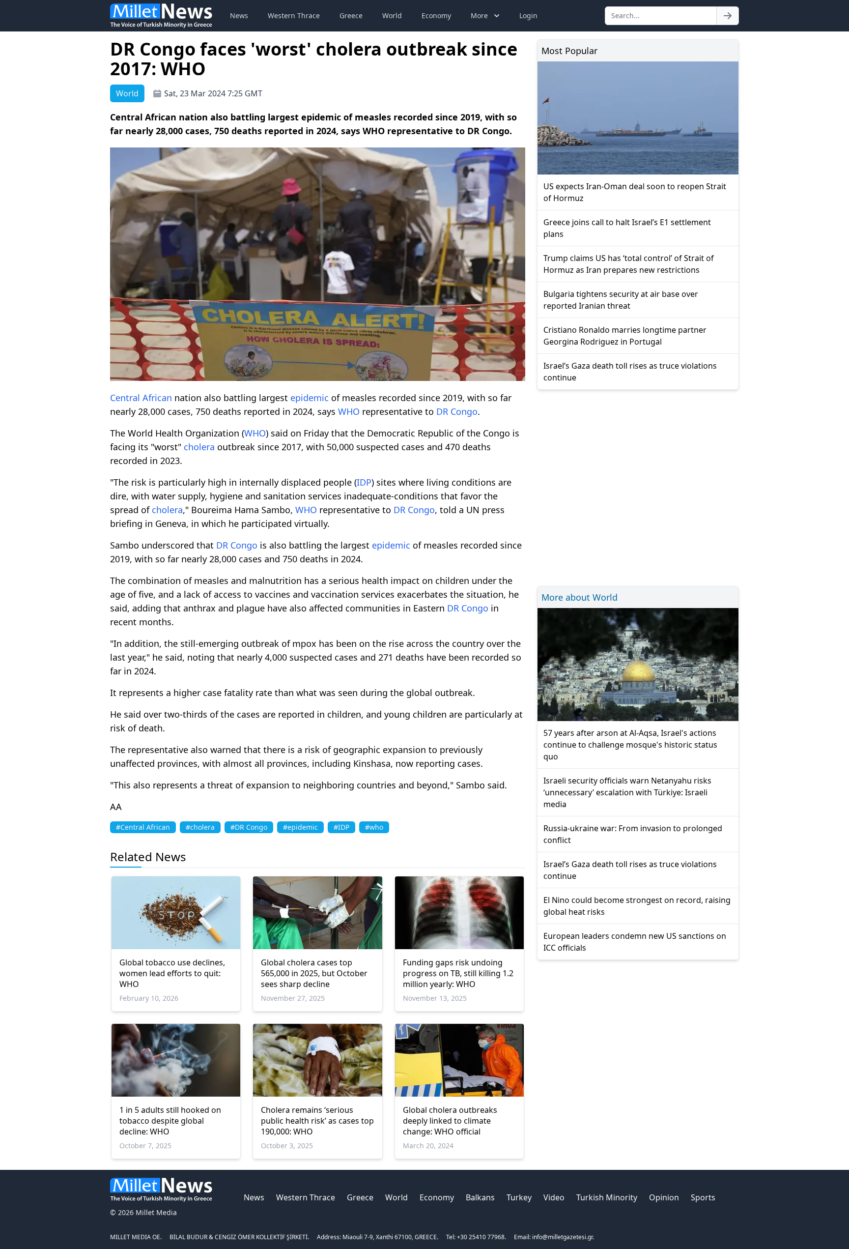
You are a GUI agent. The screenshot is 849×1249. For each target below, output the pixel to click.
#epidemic (300, 827)
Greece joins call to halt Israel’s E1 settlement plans (627, 228)
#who (374, 827)
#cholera (200, 827)
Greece (351, 15)
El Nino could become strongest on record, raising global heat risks (637, 906)
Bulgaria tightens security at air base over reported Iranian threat (620, 300)
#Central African (143, 827)
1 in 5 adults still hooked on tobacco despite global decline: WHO (170, 1120)
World (392, 15)
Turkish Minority (606, 1197)
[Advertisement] (638, 486)
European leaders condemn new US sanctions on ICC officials (634, 941)
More (479, 15)
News (239, 15)
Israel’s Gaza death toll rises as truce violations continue (630, 371)
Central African (141, 398)
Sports (703, 1197)
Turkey (519, 1197)
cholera (199, 447)
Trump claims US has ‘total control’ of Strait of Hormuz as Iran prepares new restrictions (628, 264)
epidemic (309, 398)
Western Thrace (294, 15)
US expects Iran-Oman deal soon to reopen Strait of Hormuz (634, 192)
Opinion (664, 1197)
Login (528, 15)
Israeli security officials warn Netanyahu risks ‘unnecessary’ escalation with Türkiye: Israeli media (627, 792)
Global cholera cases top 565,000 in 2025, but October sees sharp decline (314, 973)
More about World (579, 597)
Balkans (480, 1197)
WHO (349, 411)
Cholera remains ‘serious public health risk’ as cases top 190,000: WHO (317, 1120)
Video (554, 1197)
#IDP (341, 827)
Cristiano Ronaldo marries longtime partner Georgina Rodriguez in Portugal (625, 335)
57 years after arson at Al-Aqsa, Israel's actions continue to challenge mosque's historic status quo (630, 744)
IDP (364, 482)
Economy (436, 15)
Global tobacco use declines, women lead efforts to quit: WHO (172, 973)
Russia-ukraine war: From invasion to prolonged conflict (632, 834)
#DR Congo (248, 827)
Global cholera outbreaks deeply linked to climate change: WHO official (450, 1120)
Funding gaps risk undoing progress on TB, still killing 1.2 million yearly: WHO (458, 973)
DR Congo (457, 411)
